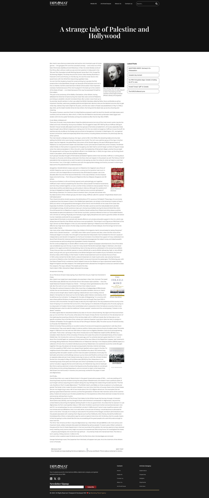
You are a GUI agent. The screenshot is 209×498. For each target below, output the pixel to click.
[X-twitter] (55, 478)
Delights (141, 478)
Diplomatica (143, 470)
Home (119, 470)
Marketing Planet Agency (98, 493)
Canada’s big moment (135, 75)
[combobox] (146, 3)
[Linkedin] (51, 478)
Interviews (142, 486)
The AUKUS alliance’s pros (137, 91)
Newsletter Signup (59, 483)
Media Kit (93, 3)
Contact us (128, 3)
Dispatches (142, 474)
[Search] (157, 3)
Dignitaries (142, 482)
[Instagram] (59, 478)
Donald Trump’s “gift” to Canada (138, 86)
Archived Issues (106, 3)
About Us (118, 3)
